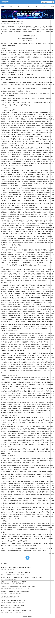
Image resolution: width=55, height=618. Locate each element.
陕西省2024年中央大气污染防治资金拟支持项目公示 (13, 582)
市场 (10, 6)
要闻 (2, 6)
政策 (27, 6)
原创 (52, 6)
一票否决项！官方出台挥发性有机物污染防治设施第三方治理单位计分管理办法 (20, 586)
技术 (44, 6)
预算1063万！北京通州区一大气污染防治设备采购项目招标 (15, 591)
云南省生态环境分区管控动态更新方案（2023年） (13, 605)
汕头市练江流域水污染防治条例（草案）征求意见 (13, 600)
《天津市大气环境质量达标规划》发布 (10, 596)
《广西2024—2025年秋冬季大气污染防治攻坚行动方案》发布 (15, 572)
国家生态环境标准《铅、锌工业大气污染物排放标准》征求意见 (16, 567)
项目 (36, 6)
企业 (19, 6)
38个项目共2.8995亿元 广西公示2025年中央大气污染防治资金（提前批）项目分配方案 (21, 577)
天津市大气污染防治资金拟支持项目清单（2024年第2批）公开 (16, 610)
